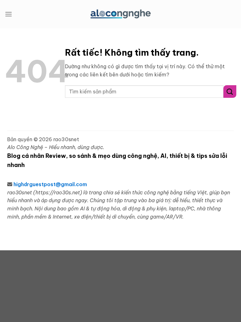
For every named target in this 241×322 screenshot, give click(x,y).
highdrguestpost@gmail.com (50, 184)
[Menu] (8, 14)
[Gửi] (229, 91)
